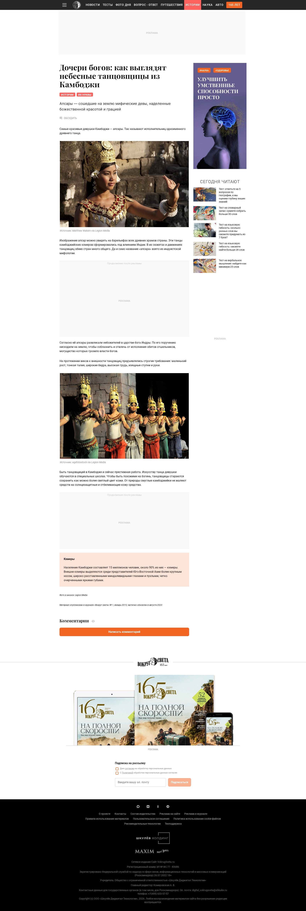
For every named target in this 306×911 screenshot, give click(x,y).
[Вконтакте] (148, 806)
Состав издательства (143, 813)
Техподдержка (173, 823)
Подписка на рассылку (130, 763)
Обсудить (70, 118)
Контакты (120, 813)
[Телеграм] (167, 806)
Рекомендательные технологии (142, 823)
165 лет (234, 5)
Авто (219, 5)
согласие (129, 768)
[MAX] (138, 806)
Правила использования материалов (107, 818)
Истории (193, 5)
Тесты (108, 5)
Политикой (127, 773)
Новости (93, 5)
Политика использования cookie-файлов (197, 818)
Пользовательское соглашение (151, 818)
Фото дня (123, 5)
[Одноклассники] (158, 806)
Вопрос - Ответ (146, 5)
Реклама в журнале (195, 813)
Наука (208, 5)
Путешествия (172, 5)
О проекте (104, 813)
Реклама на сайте (170, 813)
